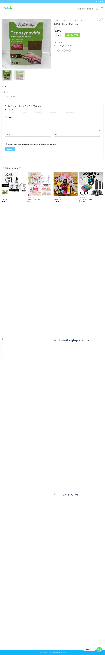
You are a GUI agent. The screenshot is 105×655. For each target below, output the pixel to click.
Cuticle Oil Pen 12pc (33, 200)
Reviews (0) (5, 86)
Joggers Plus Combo (85, 200)
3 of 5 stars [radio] (31, 113)
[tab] (5, 87)
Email (56, 135)
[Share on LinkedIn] (70, 50)
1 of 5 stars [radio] (8, 113)
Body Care (78, 21)
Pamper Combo (58, 200)
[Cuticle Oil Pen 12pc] (39, 184)
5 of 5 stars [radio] (61, 113)
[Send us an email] (102, 1)
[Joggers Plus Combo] (91, 184)
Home (79, 9)
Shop (84, 9)
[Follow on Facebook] (96, 1)
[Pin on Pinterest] (67, 50)
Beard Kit (4, 200)
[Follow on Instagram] (98, 1)
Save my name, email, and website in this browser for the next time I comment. (32, 144)
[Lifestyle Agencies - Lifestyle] (12, 9)
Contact (90, 9)
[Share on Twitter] (59, 50)
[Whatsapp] (99, 649)
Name (7, 135)
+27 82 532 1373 (70, 494)
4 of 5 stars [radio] (46, 113)
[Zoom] (4, 66)
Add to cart (72, 35)
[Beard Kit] (14, 184)
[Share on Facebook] (56, 50)
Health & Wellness (66, 21)
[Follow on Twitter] (100, 1)
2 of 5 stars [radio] (19, 113)
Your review (9, 117)
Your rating (9, 110)
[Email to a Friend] (63, 50)
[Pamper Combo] (66, 184)
